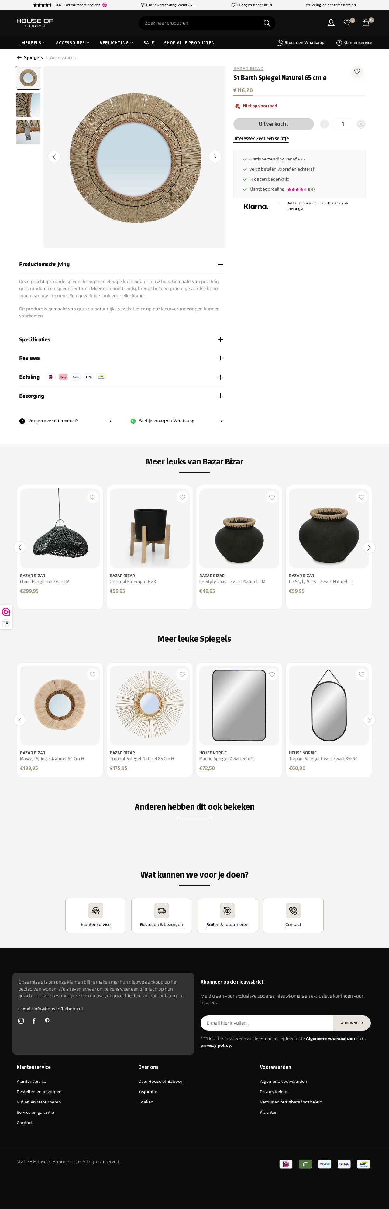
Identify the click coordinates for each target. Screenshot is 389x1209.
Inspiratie (147, 1091)
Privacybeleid (273, 1091)
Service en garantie (35, 1112)
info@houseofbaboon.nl (50, 1008)
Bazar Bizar (248, 69)
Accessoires (63, 57)
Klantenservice (31, 1081)
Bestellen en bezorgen (39, 1091)
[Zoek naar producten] (267, 23)
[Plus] (361, 124)
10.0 (311, 189)
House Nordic (213, 753)
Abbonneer (352, 1023)
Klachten (269, 1112)
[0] (347, 23)
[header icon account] (331, 23)
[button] (357, 71)
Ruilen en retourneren (39, 1101)
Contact (25, 1122)
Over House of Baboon (161, 1081)
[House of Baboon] (58, 23)
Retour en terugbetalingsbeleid (291, 1101)
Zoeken (145, 1101)
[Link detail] (21, 1021)
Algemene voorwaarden (283, 1081)
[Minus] (324, 124)
